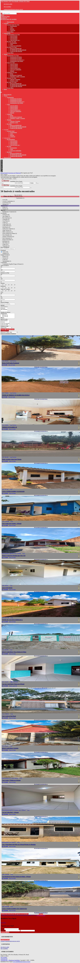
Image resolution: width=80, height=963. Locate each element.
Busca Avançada (5, 330)
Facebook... (3, 922)
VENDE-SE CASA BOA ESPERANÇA (12, 620)
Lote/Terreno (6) (6, 202)
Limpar (7, 329)
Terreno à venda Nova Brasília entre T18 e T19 (13, 555)
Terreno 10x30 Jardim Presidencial (10, 363)
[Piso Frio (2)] (8, 316)
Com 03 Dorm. (14, 38)
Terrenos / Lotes (14, 80)
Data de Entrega (5, 302)
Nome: (2, 929)
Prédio (11, 73)
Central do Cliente (5, 939)
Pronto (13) (5, 256)
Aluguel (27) (5, 253)
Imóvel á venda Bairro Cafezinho (10, 748)
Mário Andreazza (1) (7, 232)
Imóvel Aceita (4, 319)
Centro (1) (5, 222)
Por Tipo (9, 41)
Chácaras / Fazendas (15, 79)
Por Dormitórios (11, 34)
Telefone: (3, 930)
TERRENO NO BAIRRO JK (9, 427)
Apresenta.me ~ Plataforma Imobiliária (10, 960)
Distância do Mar (5, 273)
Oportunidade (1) (6, 261)
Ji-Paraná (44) (5, 214)
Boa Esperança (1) (7, 218)
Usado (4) (4, 259)
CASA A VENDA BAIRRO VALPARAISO (13, 491)
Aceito (14, 178)
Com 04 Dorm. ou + (15, 40)
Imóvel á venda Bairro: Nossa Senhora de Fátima (14, 652)
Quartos (3, 283)
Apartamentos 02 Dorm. (16, 57)
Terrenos (9, 78)
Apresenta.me (4, 958)
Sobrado (12, 29)
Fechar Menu (10, 31)
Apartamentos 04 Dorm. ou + (17, 59)
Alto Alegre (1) (6, 216)
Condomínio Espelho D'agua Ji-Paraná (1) (12, 264)
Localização (4, 213)
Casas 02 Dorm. (14, 65)
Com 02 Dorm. (14, 37)
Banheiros (3, 286)
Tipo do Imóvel (18, 195)
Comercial (12, 30)
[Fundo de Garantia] (5, 323)
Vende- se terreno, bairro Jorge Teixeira (11, 459)
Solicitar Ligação (5, 932)
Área (2, 292)
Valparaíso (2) (5, 246)
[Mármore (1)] (8, 315)
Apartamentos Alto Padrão (16, 61)
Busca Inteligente (5, 247)
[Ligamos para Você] (2, 171)
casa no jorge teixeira (7, 587)
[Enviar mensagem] (37, 183)
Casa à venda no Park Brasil (9, 716)
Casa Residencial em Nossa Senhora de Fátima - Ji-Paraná (16, 876)
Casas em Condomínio (15, 45)
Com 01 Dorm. (14, 36)
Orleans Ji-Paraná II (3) (8, 236)
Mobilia (2, 305)
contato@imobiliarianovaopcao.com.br (13, 9)
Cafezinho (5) (5, 219)
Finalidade (3, 250)
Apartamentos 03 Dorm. (16, 58)
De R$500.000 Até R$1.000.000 (18, 50)
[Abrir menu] (1, 92)
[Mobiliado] (4, 308)
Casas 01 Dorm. (14, 64)
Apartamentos (13, 26)
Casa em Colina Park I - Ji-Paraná (10, 812)
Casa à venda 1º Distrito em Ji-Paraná (11, 780)
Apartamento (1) (20, 198)
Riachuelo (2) (5, 241)
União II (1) (5, 244)
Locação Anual (10, 24)
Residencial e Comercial (16, 75)
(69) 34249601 (7, 6)
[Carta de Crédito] (5, 324)
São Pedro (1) (5, 242)
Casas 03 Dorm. (14, 66)
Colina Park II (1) (6, 225)
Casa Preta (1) (5, 221)
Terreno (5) (5, 258)
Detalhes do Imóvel (5, 312)
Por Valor (9, 82)
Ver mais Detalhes (40, 915)
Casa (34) (4, 199)
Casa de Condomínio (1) (8, 201)
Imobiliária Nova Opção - (7, 12)
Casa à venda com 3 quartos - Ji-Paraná (11, 523)
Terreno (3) (5, 208)
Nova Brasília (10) (7, 235)
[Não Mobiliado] (4, 309)
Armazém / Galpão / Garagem (17, 76)
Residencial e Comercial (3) (9, 211)
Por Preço (9, 47)
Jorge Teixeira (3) (6, 230)
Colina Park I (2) (6, 224)
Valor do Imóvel (5, 265)
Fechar (12, 329)
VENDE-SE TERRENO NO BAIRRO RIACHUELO (16, 395)
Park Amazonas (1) (7, 238)
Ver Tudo (17, 24)
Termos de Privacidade (6, 178)
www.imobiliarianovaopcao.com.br (21, 961)
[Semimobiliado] (4, 307)
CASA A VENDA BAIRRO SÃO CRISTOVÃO (14, 908)
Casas (11, 27)
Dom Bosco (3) (6, 227)
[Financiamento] (5, 320)
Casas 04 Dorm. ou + (15, 68)
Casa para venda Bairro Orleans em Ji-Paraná (13, 684)
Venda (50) (5, 252)
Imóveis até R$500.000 (15, 48)
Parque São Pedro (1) (7, 239)
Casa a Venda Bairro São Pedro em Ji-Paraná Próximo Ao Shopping (19, 844)
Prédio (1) (4, 207)
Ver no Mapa (4, 957)
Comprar (41, 914)
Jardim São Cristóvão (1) (8, 228)
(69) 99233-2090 (8, 4)
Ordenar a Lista (4, 326)
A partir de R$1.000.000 (16, 51)
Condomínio (4, 262)
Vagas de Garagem (5, 289)
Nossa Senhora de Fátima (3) (9, 233)
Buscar (2, 329)
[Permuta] (5, 322)
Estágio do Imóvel (5, 255)
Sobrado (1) (5, 204)
